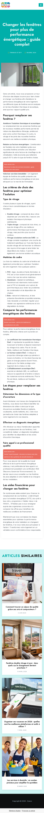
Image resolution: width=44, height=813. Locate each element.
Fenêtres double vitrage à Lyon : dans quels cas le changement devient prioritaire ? (22, 665)
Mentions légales (15, 811)
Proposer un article (28, 811)
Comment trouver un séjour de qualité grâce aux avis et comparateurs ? (22, 608)
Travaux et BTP (15, 52)
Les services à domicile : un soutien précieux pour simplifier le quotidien (22, 781)
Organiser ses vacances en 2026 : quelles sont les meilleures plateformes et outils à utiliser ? (22, 724)
